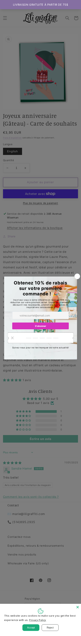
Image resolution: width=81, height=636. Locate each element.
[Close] (77, 607)
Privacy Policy (37, 620)
